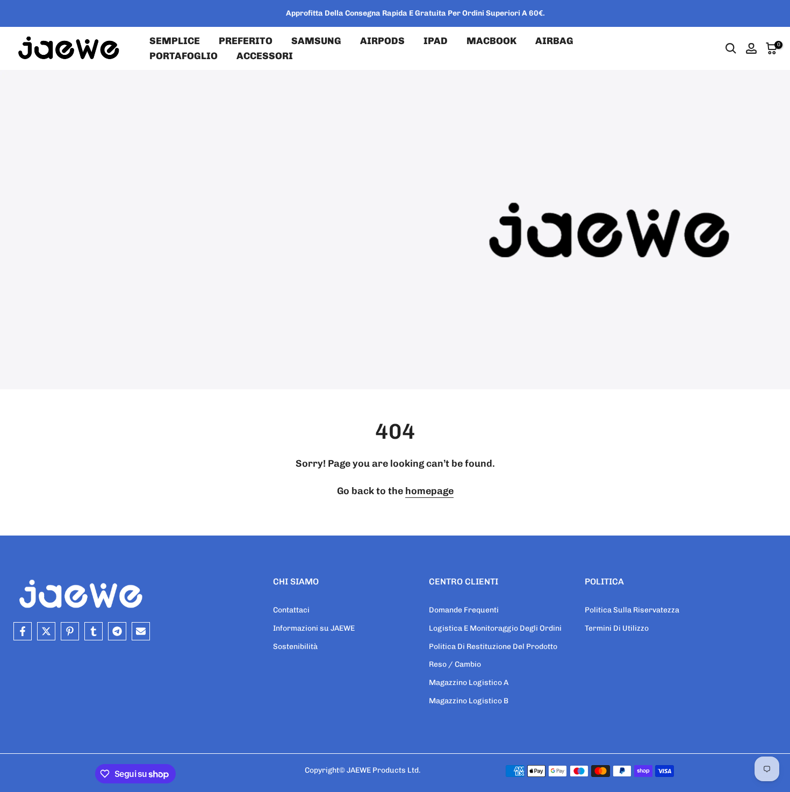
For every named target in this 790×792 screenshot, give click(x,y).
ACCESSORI (264, 56)
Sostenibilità (295, 646)
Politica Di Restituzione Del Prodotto (493, 646)
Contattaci (291, 610)
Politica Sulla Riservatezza (632, 610)
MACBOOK (491, 41)
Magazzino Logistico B (468, 700)
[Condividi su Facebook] (22, 631)
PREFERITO (245, 41)
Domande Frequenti (464, 610)
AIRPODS (382, 41)
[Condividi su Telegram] (117, 631)
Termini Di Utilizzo (617, 628)
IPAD (435, 41)
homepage (429, 491)
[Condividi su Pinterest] (70, 631)
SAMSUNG (316, 41)
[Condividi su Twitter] (46, 631)
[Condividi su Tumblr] (93, 631)
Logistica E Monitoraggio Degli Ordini (495, 628)
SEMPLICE (174, 41)
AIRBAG (554, 41)
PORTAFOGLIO (183, 56)
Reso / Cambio (455, 664)
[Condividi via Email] (141, 631)
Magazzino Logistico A (468, 682)
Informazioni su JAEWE (314, 628)
